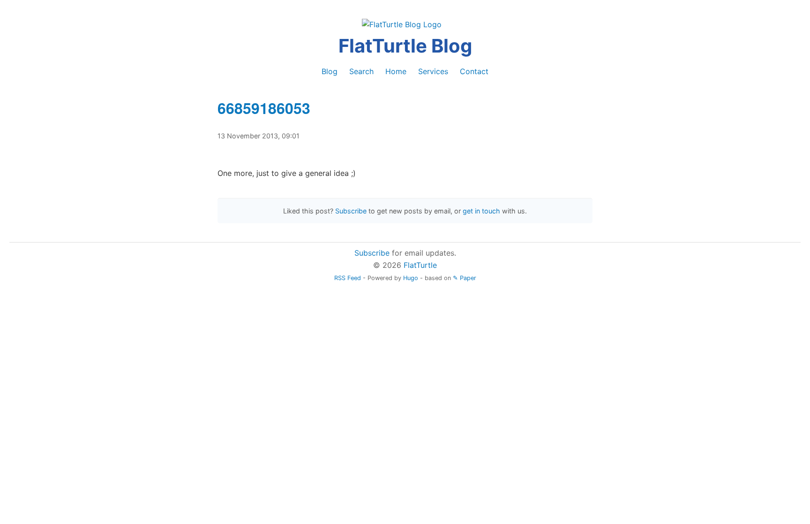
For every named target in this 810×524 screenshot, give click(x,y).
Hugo (410, 277)
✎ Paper (464, 277)
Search (361, 71)
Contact (474, 71)
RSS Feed (347, 277)
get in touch (481, 211)
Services (433, 71)
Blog (330, 71)
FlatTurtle (420, 265)
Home (395, 71)
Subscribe (351, 211)
